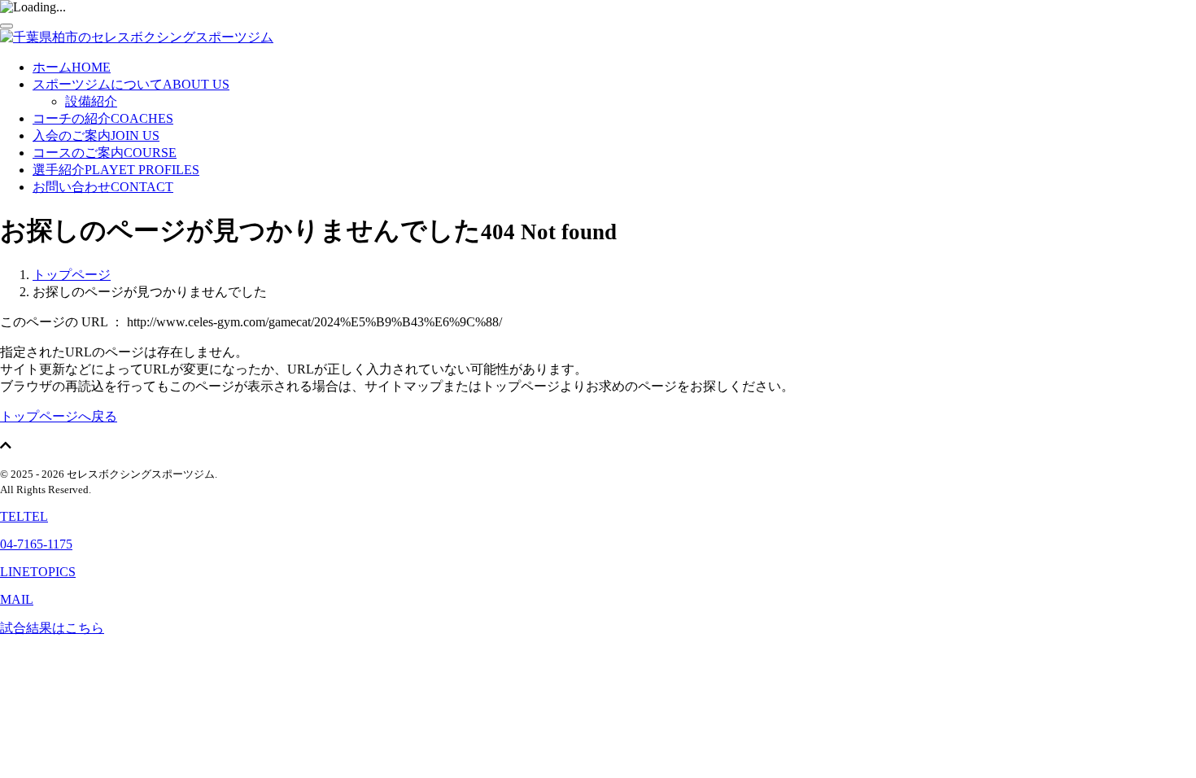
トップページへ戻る (58, 416)
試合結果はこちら (52, 628)
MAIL (16, 599)
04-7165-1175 (36, 544)
